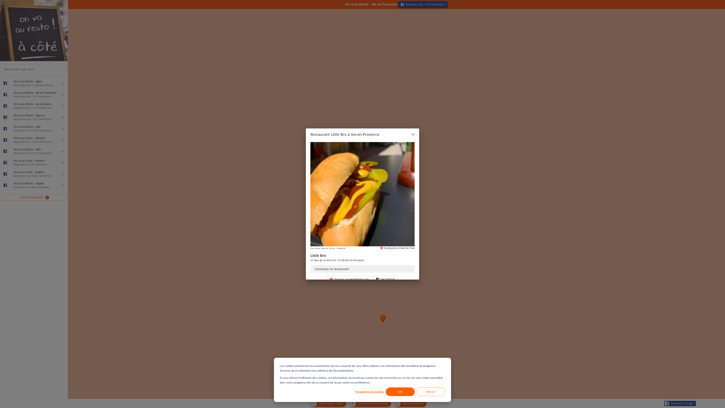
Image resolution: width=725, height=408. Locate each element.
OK (400, 391)
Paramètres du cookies (369, 391)
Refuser (430, 391)
